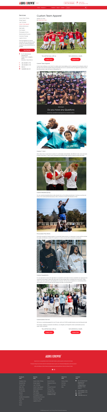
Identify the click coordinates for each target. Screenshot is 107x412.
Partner (53, 7)
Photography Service (23, 32)
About (58, 7)
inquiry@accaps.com (26, 68)
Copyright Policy (51, 391)
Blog (62, 387)
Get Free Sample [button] (69, 3)
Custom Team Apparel (24, 24)
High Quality (22, 28)
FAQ (48, 385)
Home (38, 7)
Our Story (63, 383)
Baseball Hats (22, 383)
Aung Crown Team (42, 20)
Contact (62, 7)
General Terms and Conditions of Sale (51, 393)
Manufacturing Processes (24, 34)
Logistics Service (23, 38)
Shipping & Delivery (51, 383)
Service (48, 7)
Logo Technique (22, 22)
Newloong (65, 410)
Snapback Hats (22, 381)
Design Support (22, 20)
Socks (20, 404)
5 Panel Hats (22, 391)
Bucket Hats (22, 389)
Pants (20, 401)
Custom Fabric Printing (24, 18)
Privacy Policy (50, 389)
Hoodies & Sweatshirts (24, 397)
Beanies (21, 393)
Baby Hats (21, 387)
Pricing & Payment (51, 387)
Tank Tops (21, 399)
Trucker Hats (22, 385)
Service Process (50, 381)
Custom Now (49, 59)
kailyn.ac (23, 66)
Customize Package (23, 36)
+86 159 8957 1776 (26, 62)
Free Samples (22, 30)
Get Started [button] (27, 50)
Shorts (20, 402)
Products (43, 7)
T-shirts (21, 395)
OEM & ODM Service (23, 26)
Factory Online (64, 381)
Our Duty (63, 385)
